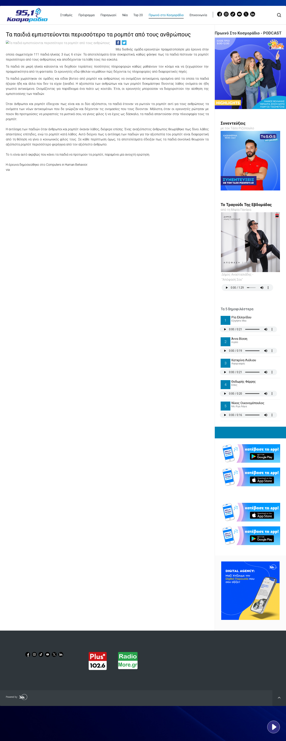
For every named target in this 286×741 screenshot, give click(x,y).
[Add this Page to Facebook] (118, 42)
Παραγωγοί (108, 15)
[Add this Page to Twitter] (124, 42)
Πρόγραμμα (86, 15)
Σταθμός (66, 15)
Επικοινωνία (198, 15)
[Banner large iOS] (250, 477)
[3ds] (250, 590)
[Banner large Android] (250, 453)
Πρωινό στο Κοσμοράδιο (166, 15)
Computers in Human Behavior (66, 165)
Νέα (125, 15)
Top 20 (138, 15)
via (8, 170)
